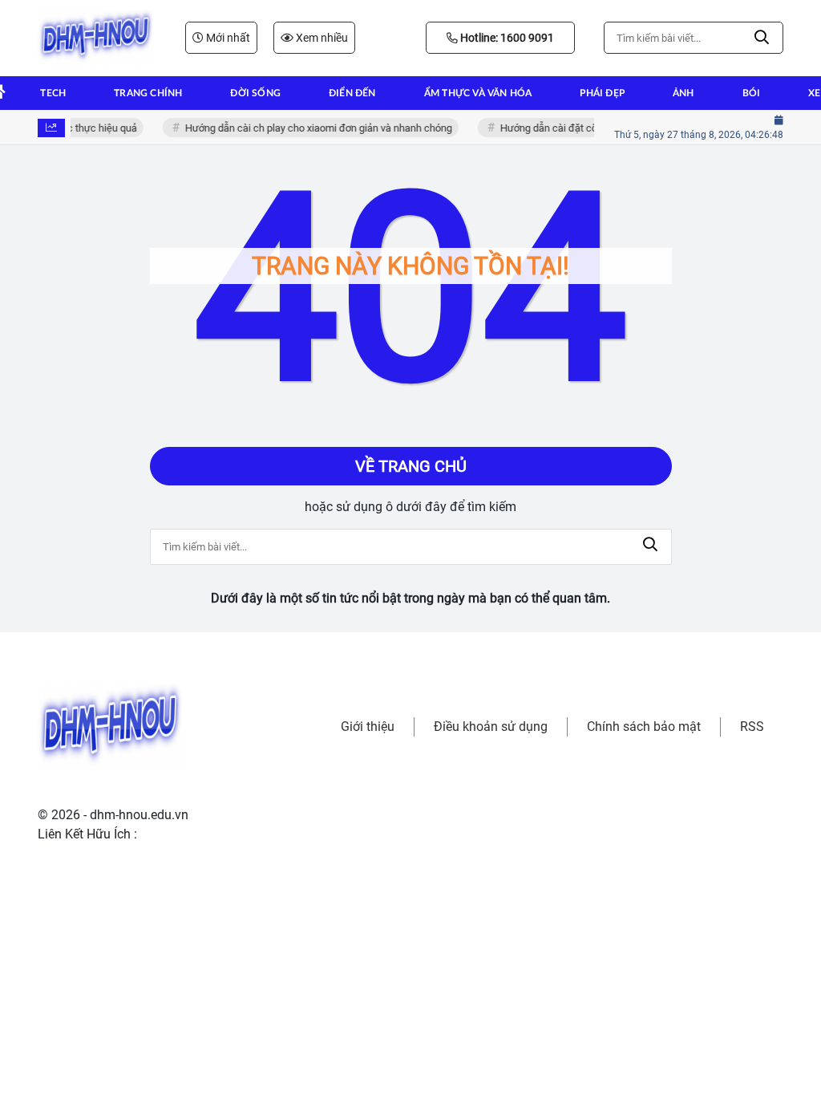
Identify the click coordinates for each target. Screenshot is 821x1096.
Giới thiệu (367, 726)
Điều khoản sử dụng (491, 726)
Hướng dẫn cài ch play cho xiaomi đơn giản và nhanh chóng (314, 128)
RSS (752, 726)
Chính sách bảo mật (644, 726)
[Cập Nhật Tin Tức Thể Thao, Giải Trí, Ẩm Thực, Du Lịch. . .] (95, 38)
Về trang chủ (411, 466)
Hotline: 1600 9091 (506, 37)
